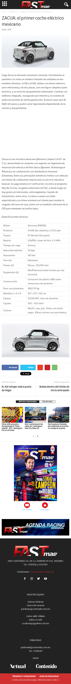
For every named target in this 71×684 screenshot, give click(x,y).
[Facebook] (25, 579)
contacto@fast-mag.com (42, 572)
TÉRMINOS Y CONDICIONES (24, 676)
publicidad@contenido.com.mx (35, 647)
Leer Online (27, 510)
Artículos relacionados (28, 402)
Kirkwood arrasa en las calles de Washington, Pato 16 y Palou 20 (34, 426)
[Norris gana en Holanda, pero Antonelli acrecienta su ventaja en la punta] (58, 415)
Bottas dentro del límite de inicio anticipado (54, 389)
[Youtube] (46, 579)
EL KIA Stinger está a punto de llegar (16, 389)
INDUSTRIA (13, 12)
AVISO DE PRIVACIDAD (49, 676)
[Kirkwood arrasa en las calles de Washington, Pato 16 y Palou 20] (35, 415)
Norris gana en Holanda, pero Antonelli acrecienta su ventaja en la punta (58, 426)
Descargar (44, 510)
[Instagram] (32, 579)
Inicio (4, 12)
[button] (65, 4)
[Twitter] (39, 579)
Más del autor (47, 402)
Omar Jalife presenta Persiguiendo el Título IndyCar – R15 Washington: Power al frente (12, 427)
